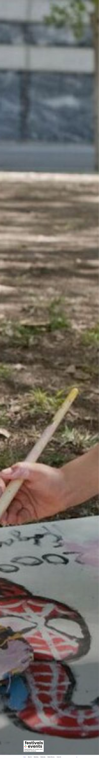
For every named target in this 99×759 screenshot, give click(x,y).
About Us (30, 757)
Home (24, 757)
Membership (43, 757)
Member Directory (51, 757)
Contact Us (59, 757)
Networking (36, 757)
